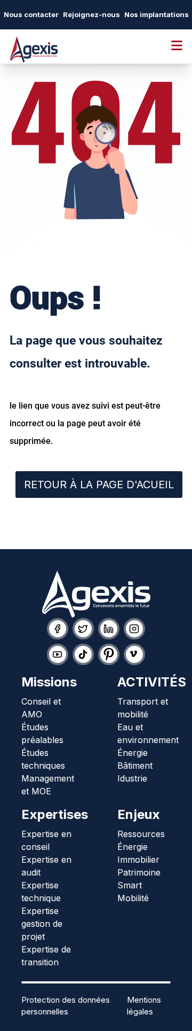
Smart (129, 885)
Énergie (132, 752)
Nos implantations (156, 14)
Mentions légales (144, 1006)
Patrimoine (139, 872)
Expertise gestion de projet (41, 923)
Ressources (141, 834)
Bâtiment (135, 765)
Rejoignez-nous (91, 14)
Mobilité (133, 898)
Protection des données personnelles (65, 1006)
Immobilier (138, 859)
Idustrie (132, 778)
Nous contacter (31, 14)
